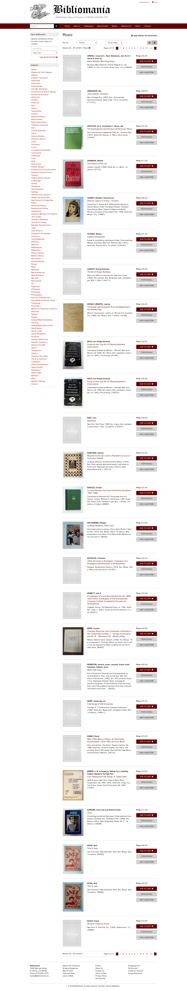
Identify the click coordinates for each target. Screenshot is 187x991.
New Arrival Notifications (145, 36)
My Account (133, 968)
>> (151, 48)
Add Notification (47, 57)
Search (77, 26)
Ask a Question (147, 72)
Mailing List (126, 26)
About (137, 26)
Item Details (146, 67)
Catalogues (88, 26)
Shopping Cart (134, 966)
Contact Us (99, 971)
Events (98, 966)
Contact (147, 26)
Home (67, 26)
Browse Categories (70, 968)
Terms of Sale (100, 973)
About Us (99, 968)
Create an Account (135, 971)
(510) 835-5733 (41, 973)
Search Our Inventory (71, 966)
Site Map (101, 986)
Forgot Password (135, 973)
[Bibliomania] (71, 11)
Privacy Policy (101, 976)
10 (147, 48)
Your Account (144, 2)
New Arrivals (102, 26)
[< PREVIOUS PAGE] (117, 48)
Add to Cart (145, 61)
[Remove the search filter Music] (89, 48)
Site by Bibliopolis (112, 986)
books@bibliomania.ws (39, 976)
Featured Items (69, 973)
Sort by (66, 42)
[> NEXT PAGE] (155, 48)
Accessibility (100, 978)
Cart (155, 2)
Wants (114, 26)
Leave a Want (68, 976)
